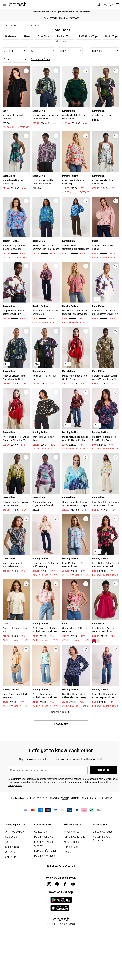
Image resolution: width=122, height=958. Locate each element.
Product (68, 851)
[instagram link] (49, 884)
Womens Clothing (29, 25)
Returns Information (45, 855)
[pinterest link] (57, 884)
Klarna (8, 841)
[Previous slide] (11, 18)
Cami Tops (43, 36)
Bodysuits (10, 36)
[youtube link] (73, 884)
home (5, 25)
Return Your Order (44, 836)
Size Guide (11, 836)
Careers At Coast (102, 831)
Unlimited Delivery (14, 831)
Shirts (27, 36)
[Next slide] (111, 18)
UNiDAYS (10, 851)
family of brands (107, 779)
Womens (14, 25)
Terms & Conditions (74, 836)
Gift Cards (10, 856)
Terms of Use (71, 846)
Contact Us (40, 831)
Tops (42, 25)
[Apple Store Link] (61, 908)
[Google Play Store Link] (61, 900)
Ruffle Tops (111, 36)
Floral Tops (52, 25)
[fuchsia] (94, 641)
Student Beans (13, 846)
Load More (61, 724)
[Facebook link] (65, 884)
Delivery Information (45, 850)
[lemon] (98, 641)
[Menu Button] (4, 4)
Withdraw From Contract (61, 866)
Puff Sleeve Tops (88, 36)
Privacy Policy (71, 831)
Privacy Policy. (15, 785)
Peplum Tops (64, 36)
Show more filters (40, 59)
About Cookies (72, 841)
